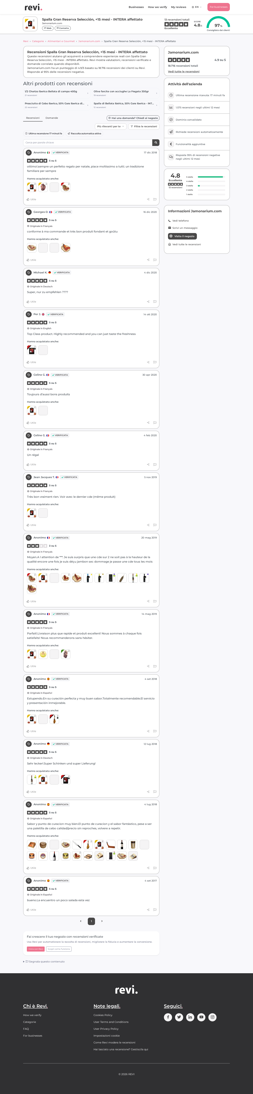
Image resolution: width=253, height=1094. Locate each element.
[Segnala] (155, 199)
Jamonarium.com (89, 41)
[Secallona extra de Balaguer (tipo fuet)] (121, 856)
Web (48, 28)
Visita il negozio (184, 236)
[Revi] (33, 7)
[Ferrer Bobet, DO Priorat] (54, 856)
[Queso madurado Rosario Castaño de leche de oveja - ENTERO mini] (43, 856)
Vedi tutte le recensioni (183, 71)
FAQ (26, 1028)
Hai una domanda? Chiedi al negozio (135, 118)
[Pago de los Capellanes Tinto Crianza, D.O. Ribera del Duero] (121, 844)
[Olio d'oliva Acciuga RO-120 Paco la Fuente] (43, 654)
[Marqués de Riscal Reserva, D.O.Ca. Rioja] (54, 844)
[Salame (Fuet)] (31, 247)
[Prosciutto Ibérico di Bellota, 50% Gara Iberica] (88, 844)
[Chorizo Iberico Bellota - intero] (65, 187)
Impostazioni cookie (107, 1035)
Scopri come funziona (59, 949)
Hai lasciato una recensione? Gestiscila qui (121, 1049)
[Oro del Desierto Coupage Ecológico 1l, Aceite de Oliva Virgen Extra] (110, 856)
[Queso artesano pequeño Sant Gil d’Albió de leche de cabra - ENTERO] (43, 844)
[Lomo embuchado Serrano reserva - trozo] (65, 247)
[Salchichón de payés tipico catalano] (65, 844)
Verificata (62, 152)
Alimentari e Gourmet (61, 41)
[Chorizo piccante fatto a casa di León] (65, 578)
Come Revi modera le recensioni (114, 1042)
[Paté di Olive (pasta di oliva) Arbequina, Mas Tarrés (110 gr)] (65, 856)
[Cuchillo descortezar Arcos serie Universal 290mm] (76, 844)
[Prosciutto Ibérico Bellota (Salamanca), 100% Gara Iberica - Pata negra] (54, 719)
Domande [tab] (52, 117)
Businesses (136, 7)
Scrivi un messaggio (184, 228)
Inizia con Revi (36, 949)
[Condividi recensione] (148, 199)
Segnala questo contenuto (46, 961)
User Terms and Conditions (111, 1022)
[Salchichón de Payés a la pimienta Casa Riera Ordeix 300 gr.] (121, 578)
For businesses (218, 6)
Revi (25, 41)
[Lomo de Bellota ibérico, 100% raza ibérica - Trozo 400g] (76, 578)
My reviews (178, 7)
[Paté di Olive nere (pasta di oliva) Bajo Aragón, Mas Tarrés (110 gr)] (31, 856)
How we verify (157, 7)
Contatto (64, 28)
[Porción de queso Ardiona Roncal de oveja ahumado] (31, 844)
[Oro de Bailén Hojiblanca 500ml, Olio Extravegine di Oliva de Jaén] (88, 578)
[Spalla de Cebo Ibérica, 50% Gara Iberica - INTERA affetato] (54, 187)
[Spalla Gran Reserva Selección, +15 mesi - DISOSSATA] (43, 187)
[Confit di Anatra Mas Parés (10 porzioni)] (133, 844)
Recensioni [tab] (33, 117)
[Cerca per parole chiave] (155, 142)
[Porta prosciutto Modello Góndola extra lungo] (110, 844)
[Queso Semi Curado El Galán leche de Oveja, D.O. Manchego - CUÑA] (99, 856)
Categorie (38, 41)
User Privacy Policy (106, 1028)
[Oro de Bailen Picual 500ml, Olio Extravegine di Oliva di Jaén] (144, 578)
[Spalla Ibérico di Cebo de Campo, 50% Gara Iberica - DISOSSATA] (65, 654)
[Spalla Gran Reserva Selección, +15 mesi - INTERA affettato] (31, 187)
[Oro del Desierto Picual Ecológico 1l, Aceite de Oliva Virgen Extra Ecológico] (110, 578)
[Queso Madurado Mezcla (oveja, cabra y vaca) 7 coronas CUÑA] (133, 856)
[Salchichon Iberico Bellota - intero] (31, 589)
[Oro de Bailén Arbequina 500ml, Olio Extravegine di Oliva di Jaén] (99, 578)
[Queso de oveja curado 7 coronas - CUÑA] (88, 856)
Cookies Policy (103, 1015)
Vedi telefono (180, 220)
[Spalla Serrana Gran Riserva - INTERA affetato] (54, 247)
